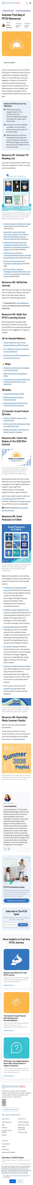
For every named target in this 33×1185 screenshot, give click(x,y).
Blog (3, 1125)
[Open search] (27, 3)
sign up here (26, 501)
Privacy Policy (24, 1173)
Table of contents (9, 62)
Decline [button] (20, 1181)
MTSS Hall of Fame (23, 1125)
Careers (4, 1146)
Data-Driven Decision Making (23, 10)
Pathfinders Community (21, 1128)
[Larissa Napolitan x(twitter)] (5, 848)
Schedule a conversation (16, 901)
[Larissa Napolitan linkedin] (8, 848)
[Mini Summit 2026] (16, 462)
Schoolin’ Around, (10, 689)
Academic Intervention (8, 10)
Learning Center (6, 1122)
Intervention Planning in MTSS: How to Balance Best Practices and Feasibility (17, 381)
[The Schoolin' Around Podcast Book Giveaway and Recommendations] (16, 1011)
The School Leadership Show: (14, 666)
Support (4, 1135)
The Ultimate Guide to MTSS (14, 394)
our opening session (9, 499)
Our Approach (6, 1144)
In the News (5, 1149)
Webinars (5, 1127)
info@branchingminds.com (12, 1114)
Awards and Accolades (8, 1152)
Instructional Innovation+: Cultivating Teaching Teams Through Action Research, (17, 255)
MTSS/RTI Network (23, 1122)
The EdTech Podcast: (11, 647)
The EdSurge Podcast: (12, 627)
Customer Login (22, 1132)
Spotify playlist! (19, 739)
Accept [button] (12, 1181)
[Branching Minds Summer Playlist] (16, 761)
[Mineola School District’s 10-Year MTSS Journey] (16, 967)
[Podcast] (16, 705)
